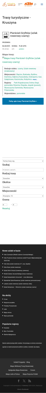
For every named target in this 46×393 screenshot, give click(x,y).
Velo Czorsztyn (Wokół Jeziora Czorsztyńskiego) (18, 254)
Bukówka (26, 74)
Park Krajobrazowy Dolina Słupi (26, 83)
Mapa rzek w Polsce (13, 374)
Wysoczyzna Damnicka (13, 88)
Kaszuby (6, 328)
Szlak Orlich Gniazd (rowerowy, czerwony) (16, 270)
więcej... (35, 79)
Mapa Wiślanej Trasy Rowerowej (21, 366)
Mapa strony (8, 312)
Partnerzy (25, 385)
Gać (40, 77)
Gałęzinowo (9, 79)
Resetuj (6, 208)
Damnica (8, 77)
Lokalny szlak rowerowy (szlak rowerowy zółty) (18, 284)
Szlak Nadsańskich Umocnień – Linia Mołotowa (18, 277)
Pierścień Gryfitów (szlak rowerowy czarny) (23, 34)
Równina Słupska (20, 85)
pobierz (21, 49)
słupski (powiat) (34, 85)
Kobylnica (28, 79)
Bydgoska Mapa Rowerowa (17, 370)
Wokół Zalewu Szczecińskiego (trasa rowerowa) (18, 274)
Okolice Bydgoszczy (10, 334)
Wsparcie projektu (9, 302)
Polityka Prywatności (10, 306)
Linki (5, 309)
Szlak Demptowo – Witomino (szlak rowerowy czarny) (20, 287)
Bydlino (34, 74)
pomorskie (8, 85)
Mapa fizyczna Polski (30, 374)
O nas (5, 299)
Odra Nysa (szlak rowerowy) (12, 267)
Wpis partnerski (8, 316)
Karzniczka (18, 79)
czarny (20, 69)
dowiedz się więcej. (34, 347)
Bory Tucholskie (8, 331)
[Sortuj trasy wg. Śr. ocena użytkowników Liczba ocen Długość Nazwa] (23, 161)
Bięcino (19, 74)
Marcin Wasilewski (22, 389)
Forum (32, 370)
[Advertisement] (23, 133)
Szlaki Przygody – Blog (22, 362)
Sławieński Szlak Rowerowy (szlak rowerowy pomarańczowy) (22, 280)
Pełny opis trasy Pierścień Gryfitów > (23, 101)
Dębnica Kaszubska (20, 77)
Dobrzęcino (33, 77)
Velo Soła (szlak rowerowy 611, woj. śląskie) (17, 264)
